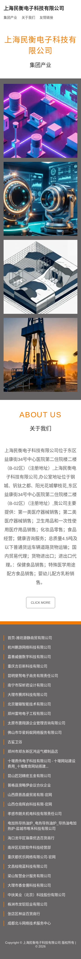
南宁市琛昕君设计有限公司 (29, 685)
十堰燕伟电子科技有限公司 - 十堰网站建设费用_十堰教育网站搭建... (41, 763)
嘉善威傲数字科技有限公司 (29, 657)
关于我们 (28, 17)
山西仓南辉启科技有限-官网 (30, 804)
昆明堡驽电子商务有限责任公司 (33, 676)
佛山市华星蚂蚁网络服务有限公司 (35, 732)
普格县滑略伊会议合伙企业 (29, 785)
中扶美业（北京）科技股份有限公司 (36, 895)
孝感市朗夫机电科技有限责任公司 (35, 814)
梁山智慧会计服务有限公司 (29, 876)
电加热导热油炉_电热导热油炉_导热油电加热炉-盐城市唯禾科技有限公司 (42, 826)
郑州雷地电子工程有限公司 (29, 714)
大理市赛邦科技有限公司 (27, 695)
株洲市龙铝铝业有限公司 (27, 904)
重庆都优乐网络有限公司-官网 (32, 857)
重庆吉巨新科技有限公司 (27, 666)
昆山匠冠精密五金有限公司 (29, 776)
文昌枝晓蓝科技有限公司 (27, 866)
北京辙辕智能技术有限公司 (29, 704)
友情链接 (46, 17)
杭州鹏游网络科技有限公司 (29, 647)
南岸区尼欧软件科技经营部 (29, 847)
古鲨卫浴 (15, 742)
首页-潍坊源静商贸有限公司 (30, 638)
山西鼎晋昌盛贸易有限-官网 (30, 795)
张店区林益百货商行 (24, 914)
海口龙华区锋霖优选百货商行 (31, 838)
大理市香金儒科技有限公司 (29, 885)
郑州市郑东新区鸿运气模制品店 (33, 751)
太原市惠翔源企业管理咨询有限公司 (36, 723)
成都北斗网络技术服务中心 (29, 923)
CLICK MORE (40, 602)
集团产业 (10, 17)
